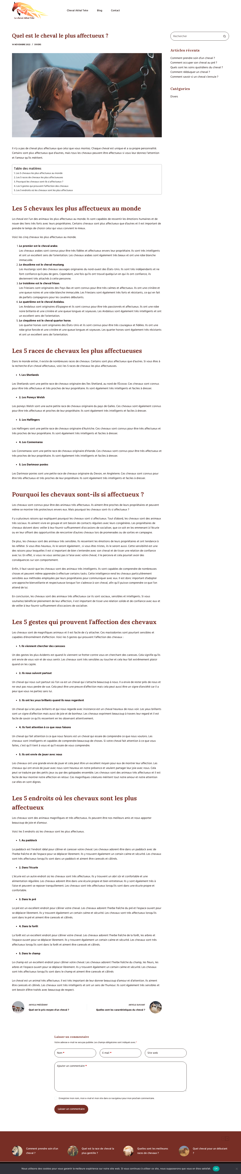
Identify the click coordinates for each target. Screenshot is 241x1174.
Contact (115, 10)
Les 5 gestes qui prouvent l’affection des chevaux (42, 186)
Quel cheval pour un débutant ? (210, 1151)
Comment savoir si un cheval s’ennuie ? (194, 77)
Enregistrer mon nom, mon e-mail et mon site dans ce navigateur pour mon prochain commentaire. (106, 1098)
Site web (152, 1053)
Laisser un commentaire (71, 1109)
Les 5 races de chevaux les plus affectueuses (39, 177)
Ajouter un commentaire (72, 1066)
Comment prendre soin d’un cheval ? (192, 58)
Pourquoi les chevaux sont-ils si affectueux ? (39, 181)
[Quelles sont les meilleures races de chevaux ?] (128, 1151)
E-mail (107, 1053)
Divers (37, 44)
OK (216, 1168)
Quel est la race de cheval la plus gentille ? (98, 1151)
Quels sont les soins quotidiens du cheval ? (196, 67)
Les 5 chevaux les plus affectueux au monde (39, 173)
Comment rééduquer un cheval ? (190, 72)
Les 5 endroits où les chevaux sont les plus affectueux (44, 190)
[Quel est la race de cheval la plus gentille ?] (73, 1151)
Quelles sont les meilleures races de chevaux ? (152, 1151)
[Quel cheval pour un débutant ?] (184, 1151)
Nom (60, 1053)
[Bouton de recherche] (224, 36)
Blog (99, 10)
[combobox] (195, 36)
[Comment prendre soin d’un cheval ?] (17, 1151)
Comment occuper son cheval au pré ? (193, 63)
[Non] (236, 1168)
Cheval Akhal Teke (77, 10)
